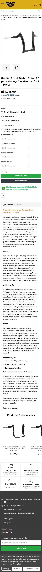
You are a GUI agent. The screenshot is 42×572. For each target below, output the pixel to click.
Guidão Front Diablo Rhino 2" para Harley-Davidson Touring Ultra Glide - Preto (14, 448)
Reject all (17, 569)
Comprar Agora (21, 180)
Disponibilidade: (7, 126)
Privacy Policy (17, 564)
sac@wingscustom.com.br (13, 509)
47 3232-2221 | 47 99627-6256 (15, 506)
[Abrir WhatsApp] (5, 567)
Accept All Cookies (32, 569)
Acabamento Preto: (9, 116)
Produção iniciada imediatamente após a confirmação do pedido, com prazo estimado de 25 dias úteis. (22, 130)
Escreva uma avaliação (8, 98)
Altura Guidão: (7, 135)
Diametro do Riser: (8, 144)
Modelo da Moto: (7, 153)
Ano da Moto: (6, 162)
